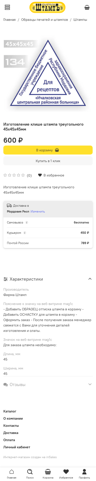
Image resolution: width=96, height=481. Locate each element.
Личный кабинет (16, 447)
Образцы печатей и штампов (44, 19)
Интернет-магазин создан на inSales (30, 457)
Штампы (80, 19)
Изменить (38, 211)
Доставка (10, 432)
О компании (13, 418)
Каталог (9, 411)
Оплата (9, 440)
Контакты (11, 425)
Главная (9, 19)
